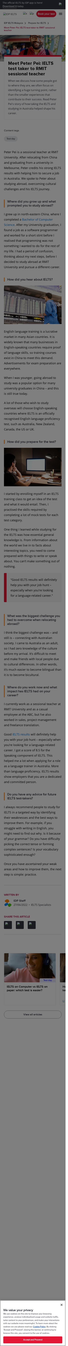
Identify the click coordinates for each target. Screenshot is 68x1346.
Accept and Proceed (32, 1339)
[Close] (61, 1304)
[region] (33, 1323)
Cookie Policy (39, 1326)
